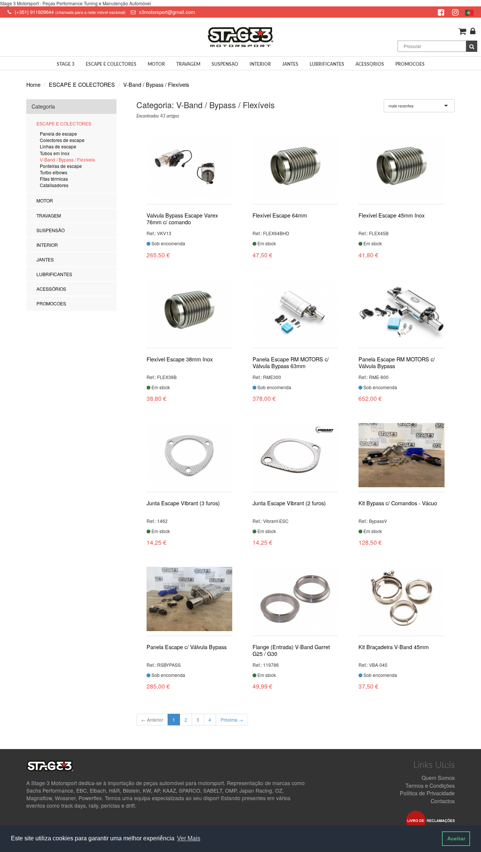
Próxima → (232, 719)
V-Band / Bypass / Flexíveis (156, 84)
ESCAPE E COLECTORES (82, 84)
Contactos (443, 801)
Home (33, 84)
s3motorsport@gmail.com (167, 11)
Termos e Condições (430, 785)
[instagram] (456, 11)
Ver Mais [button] (188, 838)
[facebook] (442, 11)
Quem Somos (438, 777)
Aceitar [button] (456, 838)
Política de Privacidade (427, 793)
